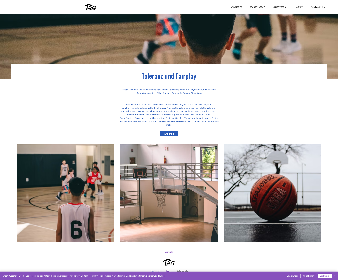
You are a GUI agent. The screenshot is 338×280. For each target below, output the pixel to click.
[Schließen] (334, 276)
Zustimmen (324, 275)
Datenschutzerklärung (155, 275)
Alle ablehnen (308, 275)
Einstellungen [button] (292, 275)
